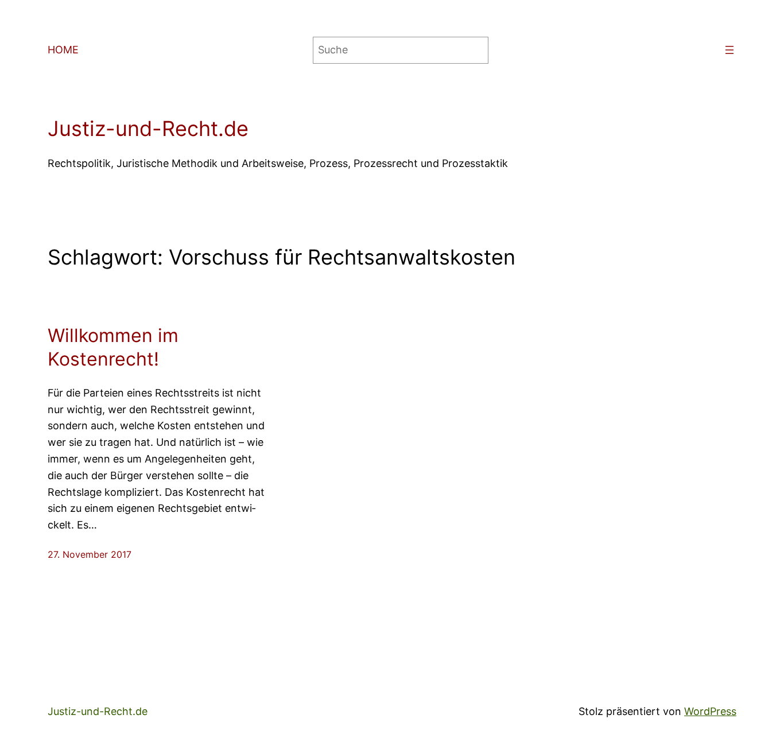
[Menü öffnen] (729, 50)
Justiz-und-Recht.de (148, 128)
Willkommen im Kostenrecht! (113, 347)
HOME (63, 50)
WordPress (710, 711)
